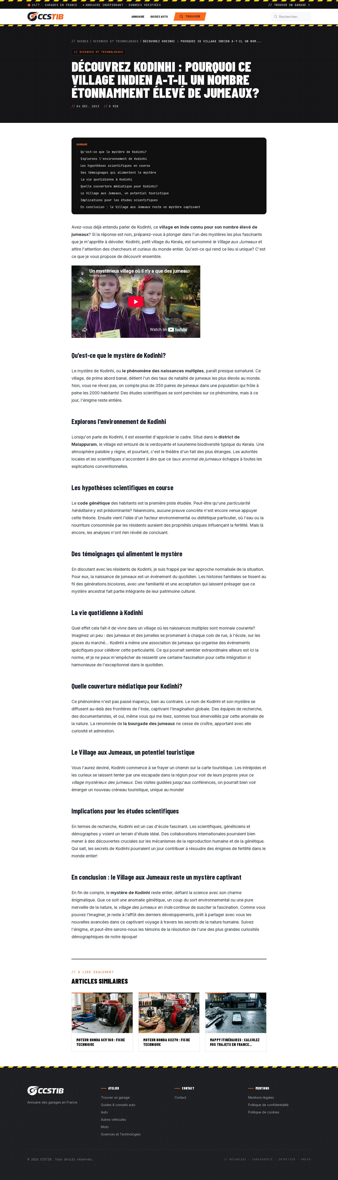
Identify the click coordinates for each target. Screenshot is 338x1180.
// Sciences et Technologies (98, 52)
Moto (105, 1127)
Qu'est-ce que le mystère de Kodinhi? (113, 152)
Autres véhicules (113, 1119)
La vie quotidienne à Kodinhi (106, 179)
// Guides (80, 41)
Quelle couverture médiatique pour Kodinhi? (119, 186)
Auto (104, 1112)
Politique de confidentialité (268, 1105)
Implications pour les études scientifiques (119, 200)
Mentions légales (261, 1097)
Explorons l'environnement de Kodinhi (114, 159)
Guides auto (159, 16)
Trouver (192, 16)
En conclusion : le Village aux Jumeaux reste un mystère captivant (140, 207)
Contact (180, 1097)
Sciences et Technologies (115, 41)
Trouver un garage (115, 1097)
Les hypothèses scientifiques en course (115, 166)
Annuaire (138, 16)
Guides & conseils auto (118, 1105)
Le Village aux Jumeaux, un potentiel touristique (124, 193)
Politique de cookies (263, 1112)
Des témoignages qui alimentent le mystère (118, 172)
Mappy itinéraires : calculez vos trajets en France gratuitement (235, 1044)
